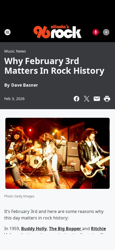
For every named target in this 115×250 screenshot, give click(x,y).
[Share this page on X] (86, 98)
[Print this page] (107, 98)
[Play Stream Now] (106, 32)
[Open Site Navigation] (7, 32)
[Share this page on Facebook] (76, 98)
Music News (15, 51)
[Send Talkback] (96, 32)
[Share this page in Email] (97, 98)
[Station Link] (57, 32)
